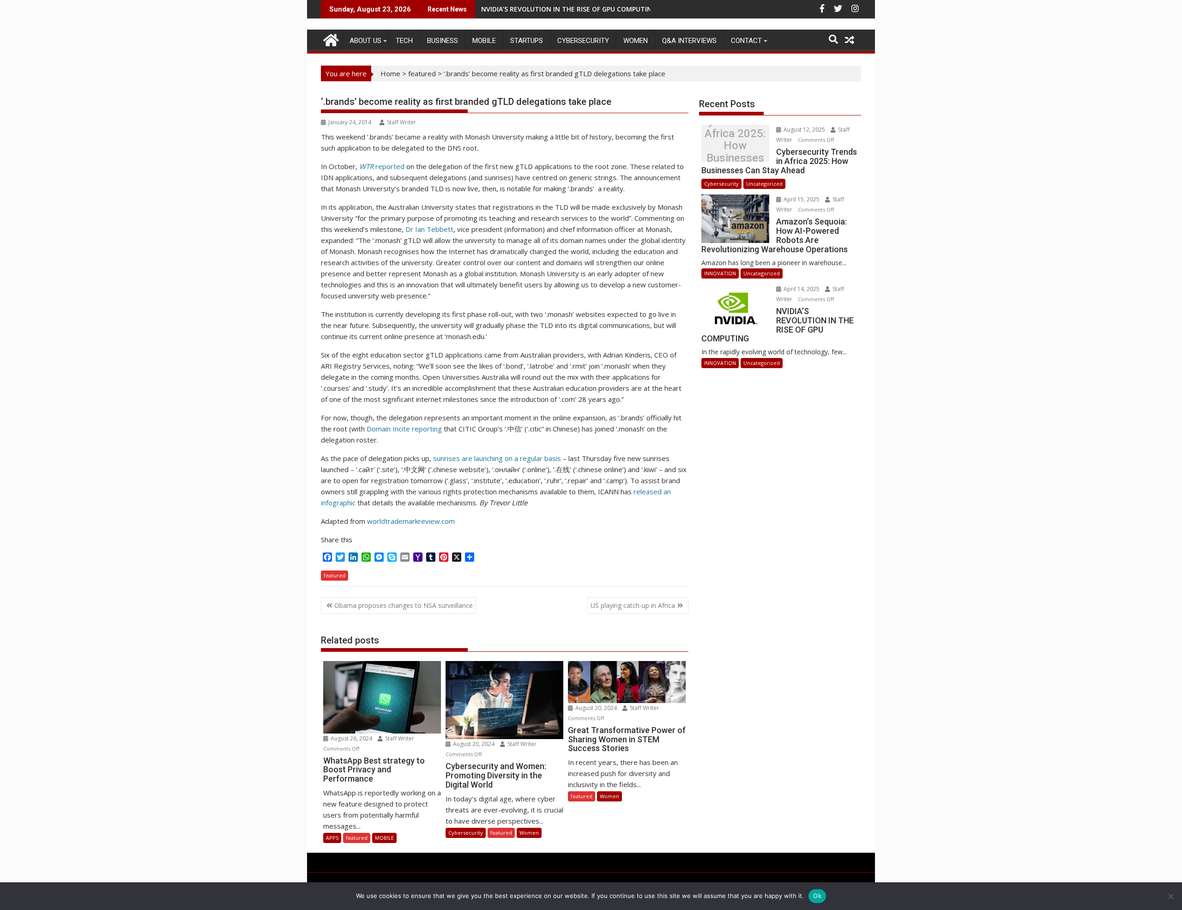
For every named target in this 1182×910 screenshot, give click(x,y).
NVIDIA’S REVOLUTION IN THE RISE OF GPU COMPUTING (569, 9)
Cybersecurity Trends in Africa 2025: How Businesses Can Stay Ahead (735, 145)
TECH (404, 40)
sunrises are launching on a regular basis (497, 458)
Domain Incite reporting (404, 428)
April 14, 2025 (801, 289)
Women (635, 40)
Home (390, 73)
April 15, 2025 (801, 199)
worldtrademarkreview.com (411, 521)
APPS (332, 837)
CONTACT (746, 40)
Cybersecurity (583, 40)
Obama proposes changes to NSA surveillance (403, 605)
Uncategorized (764, 183)
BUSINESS (442, 40)
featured (422, 73)
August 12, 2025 (804, 129)
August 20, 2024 (474, 744)
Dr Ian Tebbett (429, 229)
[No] (1170, 896)
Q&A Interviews (689, 40)
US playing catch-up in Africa (633, 605)
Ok (817, 895)
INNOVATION (720, 273)
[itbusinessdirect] (330, 38)
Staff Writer (401, 122)
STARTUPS (526, 40)
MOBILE (484, 40)
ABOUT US (365, 40)
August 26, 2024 (351, 738)
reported (381, 166)
